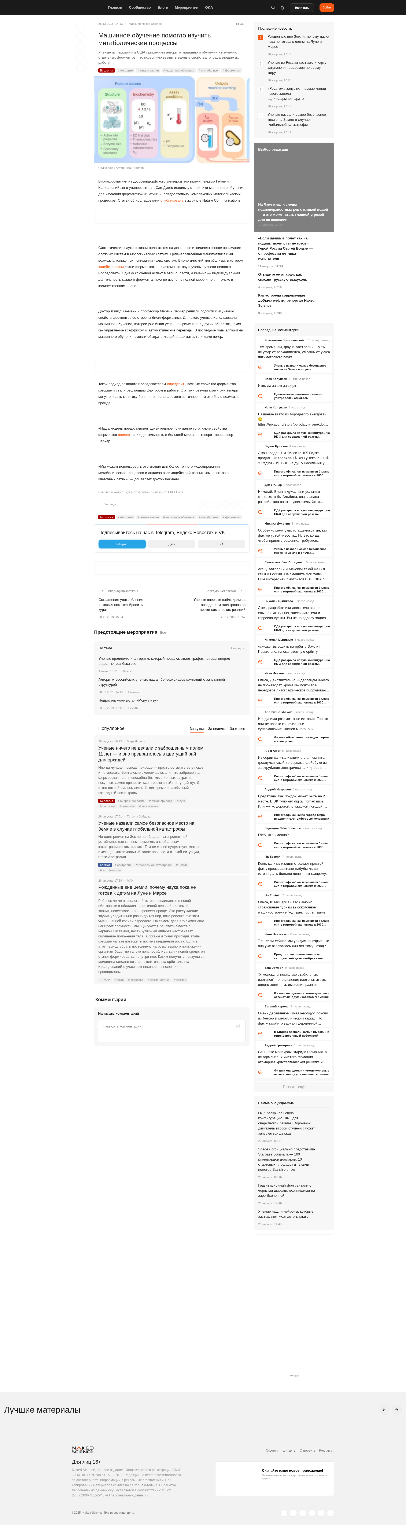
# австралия (123, 865)
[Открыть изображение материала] (172, 119)
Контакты (289, 1450)
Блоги (163, 7)
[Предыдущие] (384, 1410)
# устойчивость (110, 870)
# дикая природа (160, 800)
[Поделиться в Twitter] (80, 47)
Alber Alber (272, 750)
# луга (181, 800)
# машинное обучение (178, 70)
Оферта (272, 1450)
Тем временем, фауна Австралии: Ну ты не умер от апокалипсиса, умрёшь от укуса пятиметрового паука (294, 352)
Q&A (209, 7)
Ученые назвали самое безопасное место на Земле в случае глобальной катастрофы (146, 826)
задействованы (111, 267)
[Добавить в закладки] (80, 26)
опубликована (171, 200)
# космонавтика (158, 979)
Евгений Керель (277, 1006)
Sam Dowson (274, 967)
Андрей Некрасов (278, 789)
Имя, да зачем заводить (278, 386)
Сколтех (133, 692)
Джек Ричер (273, 484)
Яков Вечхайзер (277, 934)
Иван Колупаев (276, 379)
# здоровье (135, 979)
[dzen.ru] (311, 1513)
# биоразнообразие (131, 800)
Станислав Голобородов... (284, 562)
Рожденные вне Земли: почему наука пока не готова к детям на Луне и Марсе (147, 890)
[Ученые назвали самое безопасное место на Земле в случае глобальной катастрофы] (227, 839)
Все (163, 633)
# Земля (182, 865)
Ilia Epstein (273, 856)
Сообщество (140, 7)
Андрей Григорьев (278, 1045)
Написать (302, 7)
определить (176, 384)
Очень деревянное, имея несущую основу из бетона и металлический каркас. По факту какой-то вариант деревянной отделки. (293, 1018)
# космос (180, 979)
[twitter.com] (284, 1513)
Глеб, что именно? (273, 835)
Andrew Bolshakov (278, 712)
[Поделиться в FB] (80, 36)
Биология (106, 70)
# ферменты (231, 70)
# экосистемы (148, 806)
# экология (127, 806)
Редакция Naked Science (145, 23)
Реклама (325, 1450)
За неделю (217, 729)
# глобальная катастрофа (154, 865)
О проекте (307, 1450)
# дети (119, 979)
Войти (327, 7)
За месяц (237, 729)
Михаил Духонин (277, 523)
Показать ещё (294, 1087)
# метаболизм (208, 70)
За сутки (197, 729)
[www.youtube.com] (302, 1513)
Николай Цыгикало (279, 601)
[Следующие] (397, 1410)
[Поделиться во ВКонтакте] (80, 68)
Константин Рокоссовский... (285, 340)
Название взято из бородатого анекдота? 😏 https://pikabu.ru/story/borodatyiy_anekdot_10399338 (293, 419)
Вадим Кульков (276, 446)
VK (221, 544)
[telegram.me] (321, 1513)
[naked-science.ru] (330, 1513)
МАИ (107, 979)
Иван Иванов (274, 673)
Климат (105, 865)
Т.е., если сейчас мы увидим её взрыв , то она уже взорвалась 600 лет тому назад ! (293, 943)
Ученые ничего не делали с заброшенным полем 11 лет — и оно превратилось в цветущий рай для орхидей (150, 753)
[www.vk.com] (293, 1513)
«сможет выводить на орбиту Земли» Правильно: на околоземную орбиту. (289, 649)
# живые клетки (148, 70)
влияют (124, 435)
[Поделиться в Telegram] (80, 57)
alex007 (133, 708)
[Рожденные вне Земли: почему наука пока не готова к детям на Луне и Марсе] (227, 903)
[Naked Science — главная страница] (89, 7)
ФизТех (128, 671)
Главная (115, 7)
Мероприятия (186, 7)
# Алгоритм (125, 70)
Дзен (172, 544)
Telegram (122, 544)
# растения (107, 806)
